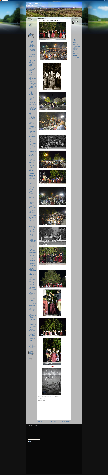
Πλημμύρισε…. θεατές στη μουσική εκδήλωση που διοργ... (32, 149)
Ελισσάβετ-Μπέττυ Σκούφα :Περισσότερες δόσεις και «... (32, 339)
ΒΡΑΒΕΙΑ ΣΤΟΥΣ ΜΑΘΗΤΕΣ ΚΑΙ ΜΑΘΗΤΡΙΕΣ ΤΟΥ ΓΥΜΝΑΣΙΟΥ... (32, 63)
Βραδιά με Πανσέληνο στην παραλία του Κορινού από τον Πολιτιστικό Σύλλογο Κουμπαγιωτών (76, 57)
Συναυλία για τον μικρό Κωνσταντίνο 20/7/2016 (32, 312)
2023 (29, 25)
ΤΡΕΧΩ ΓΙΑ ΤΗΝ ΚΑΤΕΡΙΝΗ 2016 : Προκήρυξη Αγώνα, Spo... (32, 42)
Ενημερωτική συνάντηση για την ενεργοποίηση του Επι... (32, 105)
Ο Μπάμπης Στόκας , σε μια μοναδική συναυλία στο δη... (32, 275)
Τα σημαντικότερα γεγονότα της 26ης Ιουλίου (32, 103)
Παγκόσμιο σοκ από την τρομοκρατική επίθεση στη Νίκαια (32, 249)
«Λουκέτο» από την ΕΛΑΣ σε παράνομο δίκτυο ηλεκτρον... (32, 253)
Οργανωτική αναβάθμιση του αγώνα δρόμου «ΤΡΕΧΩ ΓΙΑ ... (32, 144)
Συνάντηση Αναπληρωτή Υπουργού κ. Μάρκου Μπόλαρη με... (32, 334)
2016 (29, 33)
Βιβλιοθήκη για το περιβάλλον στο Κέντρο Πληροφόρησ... (32, 95)
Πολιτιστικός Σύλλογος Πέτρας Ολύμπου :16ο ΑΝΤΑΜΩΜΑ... (32, 165)
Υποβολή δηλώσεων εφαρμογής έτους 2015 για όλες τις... (32, 119)
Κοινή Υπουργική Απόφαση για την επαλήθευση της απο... (32, 230)
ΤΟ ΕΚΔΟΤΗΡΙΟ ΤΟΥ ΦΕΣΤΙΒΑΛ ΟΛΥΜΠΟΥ (32, 340)
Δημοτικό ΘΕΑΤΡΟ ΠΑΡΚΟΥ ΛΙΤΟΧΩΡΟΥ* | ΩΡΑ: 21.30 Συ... (32, 198)
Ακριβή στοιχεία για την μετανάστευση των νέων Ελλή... (32, 265)
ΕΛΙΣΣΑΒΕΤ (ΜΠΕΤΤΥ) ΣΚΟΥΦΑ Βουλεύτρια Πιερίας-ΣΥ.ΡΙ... (32, 50)
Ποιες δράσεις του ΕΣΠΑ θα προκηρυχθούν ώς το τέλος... (32, 112)
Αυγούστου (30, 38)
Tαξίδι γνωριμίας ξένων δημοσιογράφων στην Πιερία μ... (32, 122)
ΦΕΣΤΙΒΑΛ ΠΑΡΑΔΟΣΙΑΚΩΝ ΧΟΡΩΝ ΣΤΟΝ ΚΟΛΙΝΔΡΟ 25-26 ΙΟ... (32, 126)
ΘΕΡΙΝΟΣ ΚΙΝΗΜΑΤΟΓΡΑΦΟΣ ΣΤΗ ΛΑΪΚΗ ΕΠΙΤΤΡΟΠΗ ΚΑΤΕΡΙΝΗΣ (32, 72)
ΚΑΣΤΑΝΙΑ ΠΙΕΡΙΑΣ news (35, 4)
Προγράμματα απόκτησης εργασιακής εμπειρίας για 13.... (32, 201)
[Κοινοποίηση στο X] (56, 396)
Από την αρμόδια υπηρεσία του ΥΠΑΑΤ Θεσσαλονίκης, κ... (32, 268)
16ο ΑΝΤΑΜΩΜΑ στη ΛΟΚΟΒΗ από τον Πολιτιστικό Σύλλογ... (32, 258)
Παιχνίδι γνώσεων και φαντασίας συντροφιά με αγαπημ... (32, 92)
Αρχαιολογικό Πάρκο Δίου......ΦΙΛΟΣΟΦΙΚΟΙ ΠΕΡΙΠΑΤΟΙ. (32, 171)
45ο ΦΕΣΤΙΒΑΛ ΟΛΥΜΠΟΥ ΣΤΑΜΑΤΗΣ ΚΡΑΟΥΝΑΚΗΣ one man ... (32, 47)
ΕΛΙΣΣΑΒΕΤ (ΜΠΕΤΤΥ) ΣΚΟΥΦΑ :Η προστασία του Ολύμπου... (32, 87)
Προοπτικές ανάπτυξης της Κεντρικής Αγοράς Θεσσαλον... (32, 84)
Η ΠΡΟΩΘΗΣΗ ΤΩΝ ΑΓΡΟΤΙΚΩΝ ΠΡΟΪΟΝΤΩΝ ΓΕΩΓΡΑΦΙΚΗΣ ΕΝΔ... (32, 235)
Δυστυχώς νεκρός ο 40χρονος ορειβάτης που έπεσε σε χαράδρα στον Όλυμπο (76, 44)
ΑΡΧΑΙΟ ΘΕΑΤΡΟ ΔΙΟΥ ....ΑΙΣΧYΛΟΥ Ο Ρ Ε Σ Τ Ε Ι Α (32, 174)
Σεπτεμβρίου (31, 37)
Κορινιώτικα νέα (75, 55)
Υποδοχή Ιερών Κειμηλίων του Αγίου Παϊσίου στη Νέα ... (32, 324)
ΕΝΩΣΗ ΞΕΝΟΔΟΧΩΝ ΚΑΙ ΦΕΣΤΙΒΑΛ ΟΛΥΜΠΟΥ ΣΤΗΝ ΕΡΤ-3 (32, 347)
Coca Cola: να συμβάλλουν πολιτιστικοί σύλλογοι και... (32, 244)
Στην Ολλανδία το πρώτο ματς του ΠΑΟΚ (32, 222)
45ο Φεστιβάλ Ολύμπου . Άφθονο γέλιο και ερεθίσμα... (32, 186)
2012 (29, 359)
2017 (29, 32)
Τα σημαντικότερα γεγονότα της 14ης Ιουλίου (32, 284)
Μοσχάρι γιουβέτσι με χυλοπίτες (32, 123)
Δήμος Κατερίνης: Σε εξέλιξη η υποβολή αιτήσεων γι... (32, 227)
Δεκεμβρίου (30, 34)
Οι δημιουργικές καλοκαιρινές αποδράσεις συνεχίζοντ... (31, 190)
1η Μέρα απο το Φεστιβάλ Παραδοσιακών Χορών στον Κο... (32, 79)
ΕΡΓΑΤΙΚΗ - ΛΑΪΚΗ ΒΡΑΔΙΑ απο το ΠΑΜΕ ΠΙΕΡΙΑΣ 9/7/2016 (32, 331)
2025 (29, 23)
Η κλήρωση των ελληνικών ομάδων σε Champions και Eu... (32, 232)
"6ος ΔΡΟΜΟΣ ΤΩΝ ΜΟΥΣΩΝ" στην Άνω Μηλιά (32, 163)
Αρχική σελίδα (53, 421)
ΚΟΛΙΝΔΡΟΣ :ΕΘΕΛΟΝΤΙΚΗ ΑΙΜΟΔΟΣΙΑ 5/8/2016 (32, 45)
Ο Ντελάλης (74, 42)
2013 (29, 358)
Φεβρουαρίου (31, 353)
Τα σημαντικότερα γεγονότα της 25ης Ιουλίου (32, 146)
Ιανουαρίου (30, 354)
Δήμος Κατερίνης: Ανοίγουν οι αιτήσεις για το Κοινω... (32, 273)
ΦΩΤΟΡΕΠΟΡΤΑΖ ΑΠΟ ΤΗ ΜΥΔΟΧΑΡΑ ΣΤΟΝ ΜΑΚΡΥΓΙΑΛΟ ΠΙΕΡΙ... (32, 241)
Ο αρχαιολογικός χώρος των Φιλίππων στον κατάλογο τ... (32, 183)
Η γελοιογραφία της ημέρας (32, 93)
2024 (29, 24)
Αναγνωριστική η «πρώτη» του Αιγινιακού (32, 52)
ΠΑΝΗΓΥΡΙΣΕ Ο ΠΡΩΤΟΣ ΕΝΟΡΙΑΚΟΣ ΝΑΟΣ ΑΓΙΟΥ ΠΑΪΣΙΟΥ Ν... (32, 287)
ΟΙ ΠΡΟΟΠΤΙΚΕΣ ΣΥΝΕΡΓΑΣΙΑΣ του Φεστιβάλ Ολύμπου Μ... (32, 301)
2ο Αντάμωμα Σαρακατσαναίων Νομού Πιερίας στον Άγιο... (32, 69)
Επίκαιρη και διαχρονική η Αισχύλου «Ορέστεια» (32, 161)
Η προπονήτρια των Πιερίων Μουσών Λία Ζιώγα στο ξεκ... (32, 159)
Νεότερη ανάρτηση (41, 421)
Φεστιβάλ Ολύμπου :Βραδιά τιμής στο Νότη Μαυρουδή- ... (32, 151)
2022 (29, 26)
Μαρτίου (30, 352)
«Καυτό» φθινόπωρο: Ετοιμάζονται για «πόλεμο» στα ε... (32, 336)
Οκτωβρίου (30, 36)
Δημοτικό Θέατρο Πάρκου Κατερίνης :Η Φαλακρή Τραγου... (32, 208)
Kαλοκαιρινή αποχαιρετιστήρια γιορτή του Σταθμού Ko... (32, 282)
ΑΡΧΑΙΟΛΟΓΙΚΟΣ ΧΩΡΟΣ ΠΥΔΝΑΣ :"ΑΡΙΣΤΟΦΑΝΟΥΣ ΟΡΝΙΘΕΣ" (32, 316)
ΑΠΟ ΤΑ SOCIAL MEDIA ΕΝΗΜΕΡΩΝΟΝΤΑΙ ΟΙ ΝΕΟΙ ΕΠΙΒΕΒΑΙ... (32, 89)
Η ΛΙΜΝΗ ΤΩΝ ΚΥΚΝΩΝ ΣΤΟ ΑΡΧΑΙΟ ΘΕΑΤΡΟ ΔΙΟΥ (32, 322)
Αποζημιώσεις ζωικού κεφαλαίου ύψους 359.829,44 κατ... (32, 246)
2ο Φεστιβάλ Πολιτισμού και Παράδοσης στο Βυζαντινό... (32, 179)
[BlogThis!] (55, 396)
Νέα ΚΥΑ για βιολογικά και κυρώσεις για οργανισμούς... (32, 213)
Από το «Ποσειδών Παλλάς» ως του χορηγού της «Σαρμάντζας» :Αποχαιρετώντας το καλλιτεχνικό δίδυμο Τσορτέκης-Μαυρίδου (76, 48)
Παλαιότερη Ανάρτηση (66, 421)
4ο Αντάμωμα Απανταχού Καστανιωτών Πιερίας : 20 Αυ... (32, 98)
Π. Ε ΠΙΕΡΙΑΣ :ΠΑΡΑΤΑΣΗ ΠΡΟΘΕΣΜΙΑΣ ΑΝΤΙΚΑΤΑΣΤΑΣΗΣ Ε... (32, 117)
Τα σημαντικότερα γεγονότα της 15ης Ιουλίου (32, 256)
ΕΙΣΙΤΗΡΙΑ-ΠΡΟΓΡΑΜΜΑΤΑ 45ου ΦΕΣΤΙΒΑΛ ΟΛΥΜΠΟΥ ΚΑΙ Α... (32, 289)
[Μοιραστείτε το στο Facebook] (57, 396)
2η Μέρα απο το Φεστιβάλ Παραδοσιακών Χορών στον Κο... (32, 55)
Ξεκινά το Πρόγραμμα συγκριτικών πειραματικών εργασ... (32, 141)
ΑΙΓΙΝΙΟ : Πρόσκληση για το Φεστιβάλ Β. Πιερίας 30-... (32, 135)
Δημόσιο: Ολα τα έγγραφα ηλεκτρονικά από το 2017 (32, 218)
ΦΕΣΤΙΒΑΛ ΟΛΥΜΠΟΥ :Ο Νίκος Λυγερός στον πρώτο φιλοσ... (32, 109)
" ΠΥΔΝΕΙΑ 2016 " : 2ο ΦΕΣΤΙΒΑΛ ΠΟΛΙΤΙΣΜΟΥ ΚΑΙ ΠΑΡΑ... (32, 176)
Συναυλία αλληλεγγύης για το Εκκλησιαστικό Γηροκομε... (32, 278)
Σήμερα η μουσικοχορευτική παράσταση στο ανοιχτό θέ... (32, 168)
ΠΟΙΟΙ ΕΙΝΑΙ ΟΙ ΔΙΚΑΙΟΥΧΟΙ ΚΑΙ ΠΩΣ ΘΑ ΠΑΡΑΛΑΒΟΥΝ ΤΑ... (32, 100)
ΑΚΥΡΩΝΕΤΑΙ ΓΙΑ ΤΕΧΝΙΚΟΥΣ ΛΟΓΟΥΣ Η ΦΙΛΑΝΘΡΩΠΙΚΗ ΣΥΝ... (32, 270)
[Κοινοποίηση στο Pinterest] (58, 396)
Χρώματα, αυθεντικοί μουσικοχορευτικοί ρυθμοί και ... (32, 299)
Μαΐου (30, 350)
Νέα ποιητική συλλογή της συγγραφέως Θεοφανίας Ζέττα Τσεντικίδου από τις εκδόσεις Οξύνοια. (76, 53)
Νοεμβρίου (30, 35)
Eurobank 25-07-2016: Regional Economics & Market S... (32, 114)
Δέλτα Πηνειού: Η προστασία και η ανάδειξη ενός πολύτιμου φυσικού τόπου (76, 40)
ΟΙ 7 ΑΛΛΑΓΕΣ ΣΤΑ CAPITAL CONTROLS (32, 107)
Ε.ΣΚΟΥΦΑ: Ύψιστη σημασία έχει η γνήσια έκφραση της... (32, 154)
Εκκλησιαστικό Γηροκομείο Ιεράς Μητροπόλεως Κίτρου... (32, 211)
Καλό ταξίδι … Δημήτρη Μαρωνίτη (32, 292)
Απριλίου (30, 351)
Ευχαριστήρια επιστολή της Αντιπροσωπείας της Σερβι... (32, 61)
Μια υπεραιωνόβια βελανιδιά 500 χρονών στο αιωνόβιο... (32, 193)
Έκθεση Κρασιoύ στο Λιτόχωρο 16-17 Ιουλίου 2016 (32, 216)
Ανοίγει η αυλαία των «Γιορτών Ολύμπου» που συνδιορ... (32, 310)
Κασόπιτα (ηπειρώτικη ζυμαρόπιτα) (32, 239)
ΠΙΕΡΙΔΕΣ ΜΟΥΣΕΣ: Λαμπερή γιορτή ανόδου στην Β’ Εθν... (32, 203)
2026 (29, 22)
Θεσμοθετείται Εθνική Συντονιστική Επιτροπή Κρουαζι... (32, 206)
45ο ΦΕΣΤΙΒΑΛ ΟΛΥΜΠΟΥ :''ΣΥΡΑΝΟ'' (32, 58)
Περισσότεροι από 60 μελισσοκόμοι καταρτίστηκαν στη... (32, 345)
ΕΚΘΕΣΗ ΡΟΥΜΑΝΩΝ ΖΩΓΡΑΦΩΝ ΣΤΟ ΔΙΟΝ (32, 296)
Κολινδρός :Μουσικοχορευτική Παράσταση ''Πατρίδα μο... (32, 132)
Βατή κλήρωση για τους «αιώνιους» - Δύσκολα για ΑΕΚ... (32, 225)
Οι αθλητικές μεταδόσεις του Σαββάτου (32, 329)
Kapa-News (74, 51)
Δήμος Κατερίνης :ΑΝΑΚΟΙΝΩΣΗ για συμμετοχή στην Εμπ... (32, 156)
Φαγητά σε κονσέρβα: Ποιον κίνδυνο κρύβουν (32, 181)
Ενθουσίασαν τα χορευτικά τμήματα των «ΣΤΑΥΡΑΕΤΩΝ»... (32, 66)
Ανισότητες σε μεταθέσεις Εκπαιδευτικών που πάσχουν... (32, 260)
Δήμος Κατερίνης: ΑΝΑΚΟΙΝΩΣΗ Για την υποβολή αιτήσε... (32, 304)
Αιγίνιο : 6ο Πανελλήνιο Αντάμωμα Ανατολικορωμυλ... (32, 306)
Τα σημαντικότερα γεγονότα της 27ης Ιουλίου (32, 77)
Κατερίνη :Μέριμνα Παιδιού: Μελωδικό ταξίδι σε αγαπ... (32, 82)
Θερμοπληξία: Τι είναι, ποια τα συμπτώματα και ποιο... (32, 220)
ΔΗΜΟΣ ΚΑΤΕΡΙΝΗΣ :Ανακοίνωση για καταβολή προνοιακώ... (32, 263)
